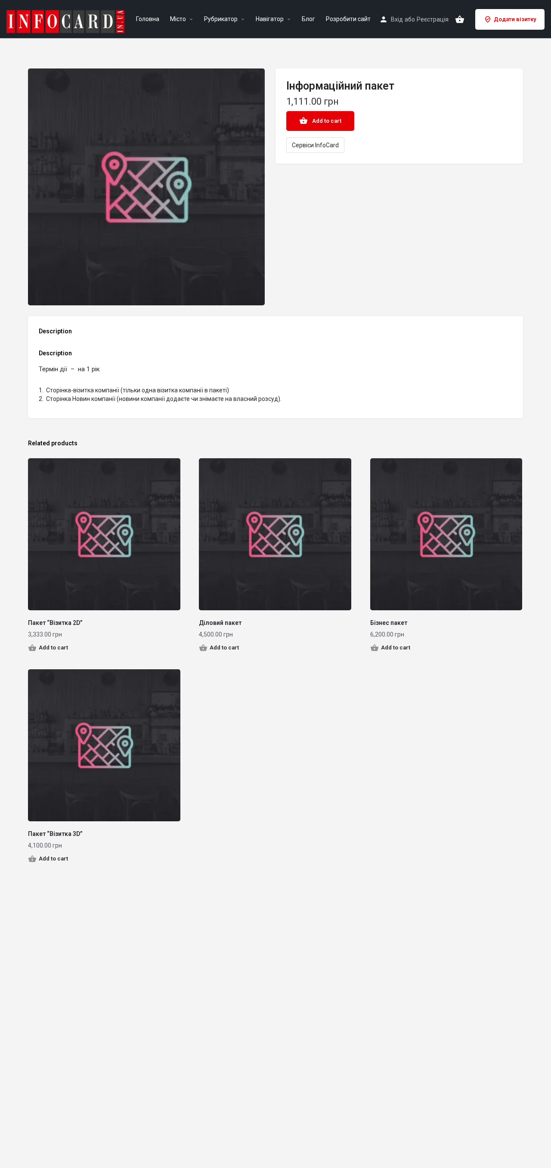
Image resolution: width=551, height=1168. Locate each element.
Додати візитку (515, 19)
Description (55, 331)
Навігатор (270, 19)
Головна (147, 19)
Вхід (397, 19)
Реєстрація (433, 19)
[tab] (57, 333)
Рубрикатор (221, 19)
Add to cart (326, 121)
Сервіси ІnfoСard (315, 145)
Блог (308, 19)
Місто (178, 19)
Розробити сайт (348, 19)
